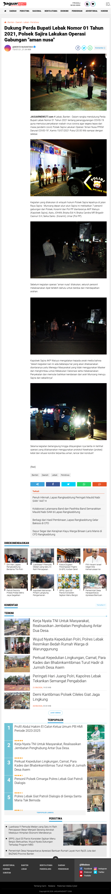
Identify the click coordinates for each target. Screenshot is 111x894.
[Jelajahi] (107, 4)
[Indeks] (87, 4)
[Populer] (93, 4)
